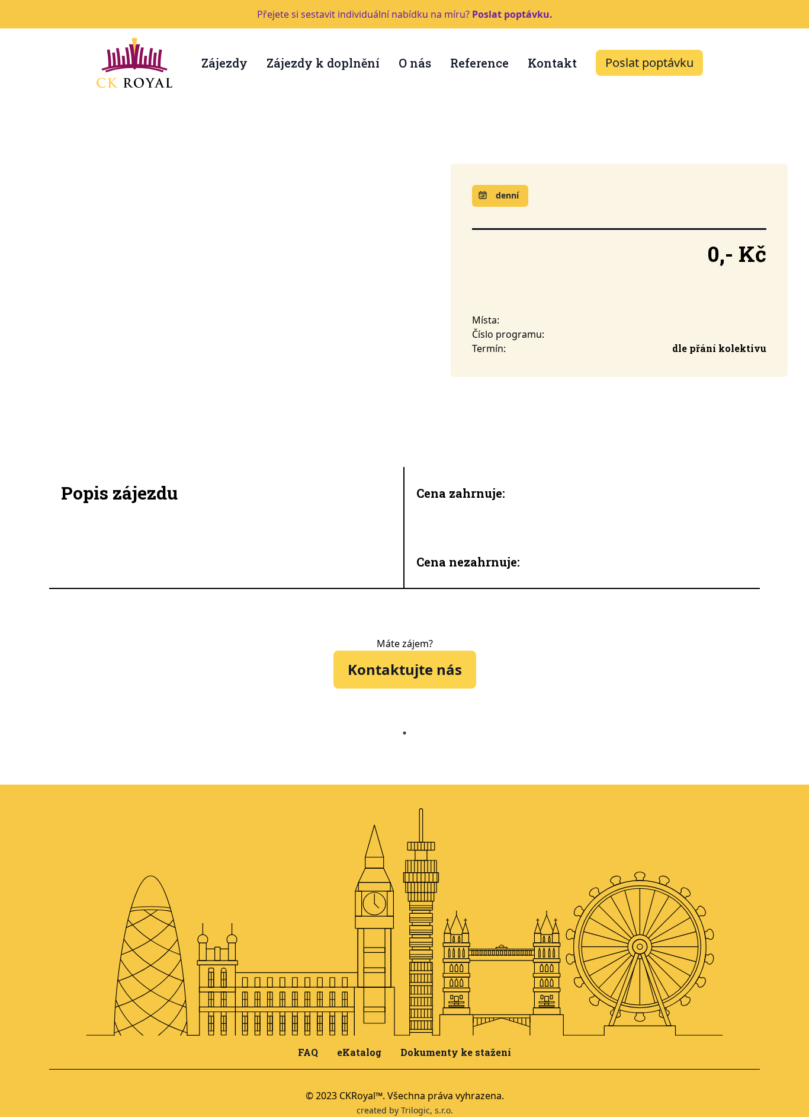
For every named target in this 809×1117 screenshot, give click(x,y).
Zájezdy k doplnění (323, 63)
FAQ (308, 1052)
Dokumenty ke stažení (455, 1052)
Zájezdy (224, 63)
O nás (415, 63)
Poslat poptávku (649, 63)
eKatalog (359, 1052)
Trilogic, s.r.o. (427, 1110)
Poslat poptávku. (512, 14)
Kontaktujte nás (405, 669)
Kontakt (552, 63)
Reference (479, 63)
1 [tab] (404, 733)
